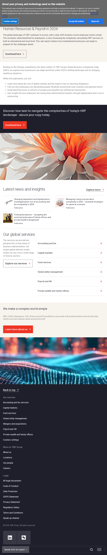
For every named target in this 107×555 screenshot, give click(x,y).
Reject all (95, 21)
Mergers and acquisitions (14, 424)
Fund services (9, 413)
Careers (6, 468)
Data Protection (10, 491)
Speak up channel (11, 518)
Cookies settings (11, 440)
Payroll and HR (10, 429)
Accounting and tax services (16, 402)
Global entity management (15, 418)
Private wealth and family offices (18, 434)
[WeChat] (24, 537)
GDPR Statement (11, 497)
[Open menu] (99, 549)
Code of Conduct (10, 486)
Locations (7, 457)
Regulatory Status (11, 507)
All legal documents (12, 480)
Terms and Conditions (13, 513)
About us (7, 452)
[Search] (91, 549)
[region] (53, 13)
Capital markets (10, 408)
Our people (8, 463)
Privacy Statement (11, 502)
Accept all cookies (76, 21)
